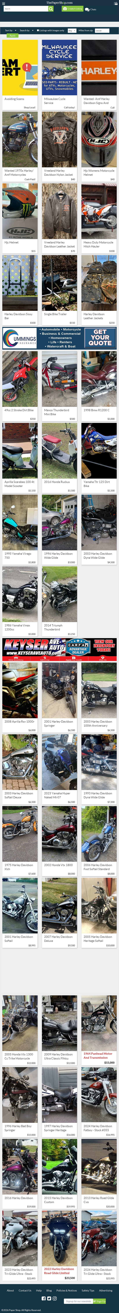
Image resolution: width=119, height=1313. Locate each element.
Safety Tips (88, 1290)
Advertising (105, 1290)
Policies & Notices (66, 1290)
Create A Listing (74, 8)
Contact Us (25, 1290)
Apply (13, 35)
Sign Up (101, 1301)
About (10, 1290)
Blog (49, 1290)
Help (39, 1290)
